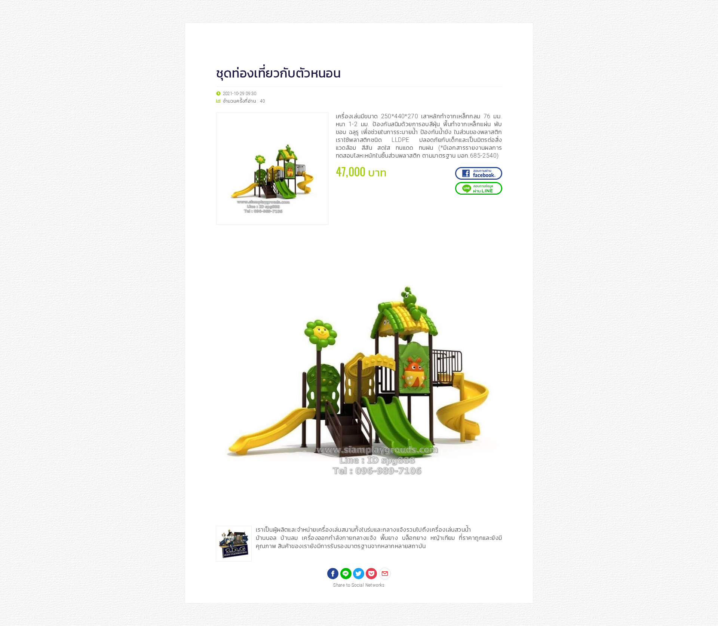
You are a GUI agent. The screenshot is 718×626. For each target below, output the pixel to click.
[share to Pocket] (371, 573)
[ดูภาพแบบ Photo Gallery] (493, 241)
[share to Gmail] (385, 574)
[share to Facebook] (332, 573)
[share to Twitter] (358, 573)
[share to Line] (346, 573)
